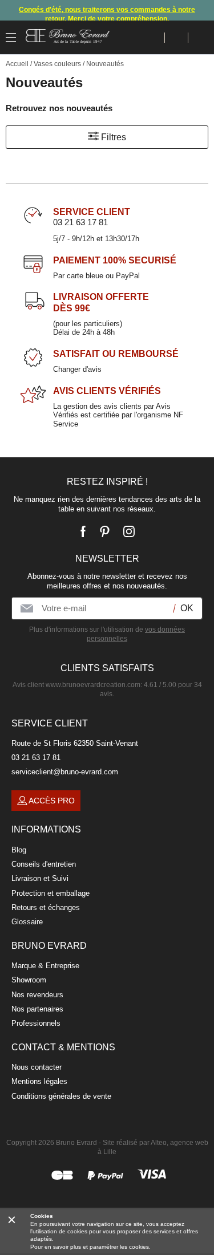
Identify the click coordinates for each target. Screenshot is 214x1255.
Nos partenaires (37, 1009)
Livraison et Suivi (39, 878)
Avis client (76, 685)
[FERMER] (12, 1219)
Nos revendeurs (37, 994)
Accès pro (52, 800)
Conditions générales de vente (61, 1096)
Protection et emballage (50, 893)
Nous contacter (36, 1067)
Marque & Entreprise (45, 965)
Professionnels (35, 1023)
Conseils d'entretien (43, 864)
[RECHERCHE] (153, 37)
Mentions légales (39, 1081)
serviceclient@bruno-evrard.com (64, 771)
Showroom (28, 980)
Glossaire (27, 921)
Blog (18, 850)
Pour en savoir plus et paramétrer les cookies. (90, 1247)
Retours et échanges (45, 907)
